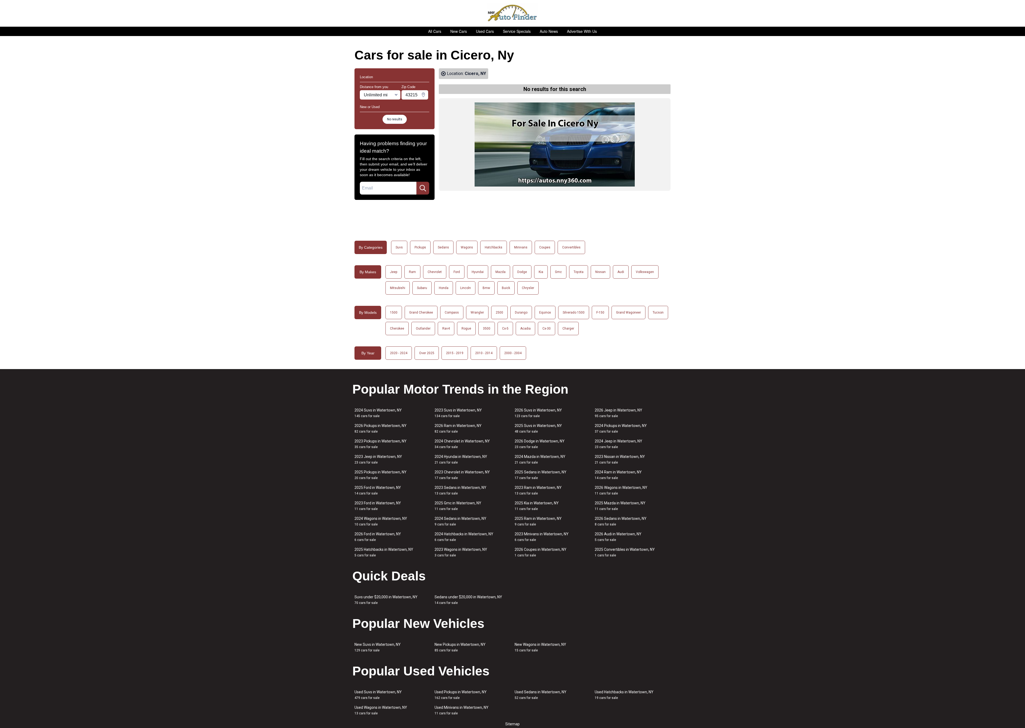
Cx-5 (505, 328)
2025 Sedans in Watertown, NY (540, 475)
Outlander (423, 328)
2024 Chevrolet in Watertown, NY (462, 444)
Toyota (579, 272)
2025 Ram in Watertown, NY (538, 521)
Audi (620, 272)
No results (394, 119)
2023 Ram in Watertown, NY (538, 490)
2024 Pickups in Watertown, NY (621, 428)
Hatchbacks (493, 247)
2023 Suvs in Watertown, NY (458, 413)
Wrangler (477, 312)
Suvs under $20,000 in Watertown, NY (385, 600)
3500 (486, 328)
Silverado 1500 (574, 312)
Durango (521, 312)
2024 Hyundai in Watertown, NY (461, 459)
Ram (412, 272)
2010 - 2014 (483, 353)
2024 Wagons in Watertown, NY (380, 521)
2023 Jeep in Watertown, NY (378, 459)
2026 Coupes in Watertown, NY (540, 552)
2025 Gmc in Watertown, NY (458, 506)
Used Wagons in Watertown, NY (380, 710)
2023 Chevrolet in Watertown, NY (462, 475)
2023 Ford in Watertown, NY (377, 506)
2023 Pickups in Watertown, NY (380, 444)
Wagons (467, 247)
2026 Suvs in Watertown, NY (538, 413)
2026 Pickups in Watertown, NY (380, 428)
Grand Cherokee (421, 312)
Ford (457, 272)
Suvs (399, 247)
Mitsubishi (397, 288)
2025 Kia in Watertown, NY (537, 506)
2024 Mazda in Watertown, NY (540, 459)
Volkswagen (645, 272)
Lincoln (465, 288)
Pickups (420, 247)
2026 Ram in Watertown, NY (458, 428)
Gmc (558, 272)
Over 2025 (426, 353)
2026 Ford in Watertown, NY (377, 537)
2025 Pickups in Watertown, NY (380, 475)
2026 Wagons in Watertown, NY (621, 490)
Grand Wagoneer (628, 312)
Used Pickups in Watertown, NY (461, 695)
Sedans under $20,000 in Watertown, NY (468, 600)
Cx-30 (546, 328)
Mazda (500, 272)
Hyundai (478, 272)
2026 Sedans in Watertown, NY (620, 521)
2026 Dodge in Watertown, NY (540, 444)
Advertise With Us (582, 31)
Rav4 (446, 328)
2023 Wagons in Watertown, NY (461, 552)
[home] (513, 13)
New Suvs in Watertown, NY (377, 647)
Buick (506, 288)
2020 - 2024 (398, 353)
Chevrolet (435, 272)
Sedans (443, 247)
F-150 (600, 312)
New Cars (458, 31)
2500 (499, 312)
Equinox (545, 312)
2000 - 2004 (513, 353)
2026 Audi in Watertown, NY (618, 537)
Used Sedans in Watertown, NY (540, 695)
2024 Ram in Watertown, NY (618, 475)
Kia (541, 272)
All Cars (434, 31)
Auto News (549, 31)
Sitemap (512, 724)
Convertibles (571, 247)
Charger (568, 328)
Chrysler (528, 288)
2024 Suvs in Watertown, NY (378, 413)
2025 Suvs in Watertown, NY (538, 428)
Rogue (466, 328)
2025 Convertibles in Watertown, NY (625, 552)
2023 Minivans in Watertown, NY (542, 537)
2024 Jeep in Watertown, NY (618, 444)
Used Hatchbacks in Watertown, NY (624, 695)
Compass (452, 312)
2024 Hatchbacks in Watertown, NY (464, 537)
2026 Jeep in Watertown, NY (618, 413)
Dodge (522, 272)
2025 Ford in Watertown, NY (377, 490)
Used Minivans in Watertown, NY (461, 710)
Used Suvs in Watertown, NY (378, 695)
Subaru (422, 288)
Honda (443, 288)
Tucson (658, 312)
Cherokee (397, 328)
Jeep (393, 272)
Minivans (520, 247)
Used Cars (485, 31)
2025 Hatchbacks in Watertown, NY (383, 552)
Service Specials (517, 31)
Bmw (486, 288)
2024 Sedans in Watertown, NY (460, 521)
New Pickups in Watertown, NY (460, 647)
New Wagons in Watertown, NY (540, 647)
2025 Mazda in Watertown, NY (620, 506)
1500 (393, 312)
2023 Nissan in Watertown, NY (620, 459)
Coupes (544, 247)
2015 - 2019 (454, 353)
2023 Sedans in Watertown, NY (460, 490)
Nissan (600, 272)
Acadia (525, 328)
